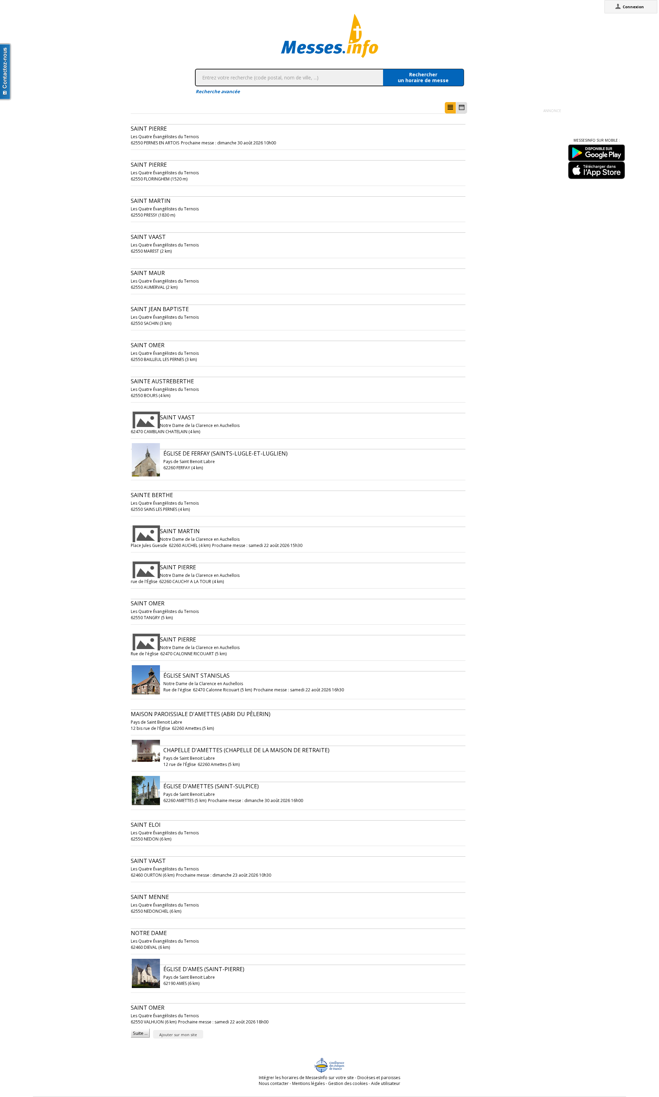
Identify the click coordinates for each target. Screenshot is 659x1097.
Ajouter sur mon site (178, 1034)
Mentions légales (308, 1083)
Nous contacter (274, 1083)
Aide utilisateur (385, 1083)
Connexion (633, 6)
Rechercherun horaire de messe (423, 77)
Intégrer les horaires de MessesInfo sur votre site (306, 1077)
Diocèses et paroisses (378, 1077)
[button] (450, 107)
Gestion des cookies (348, 1083)
